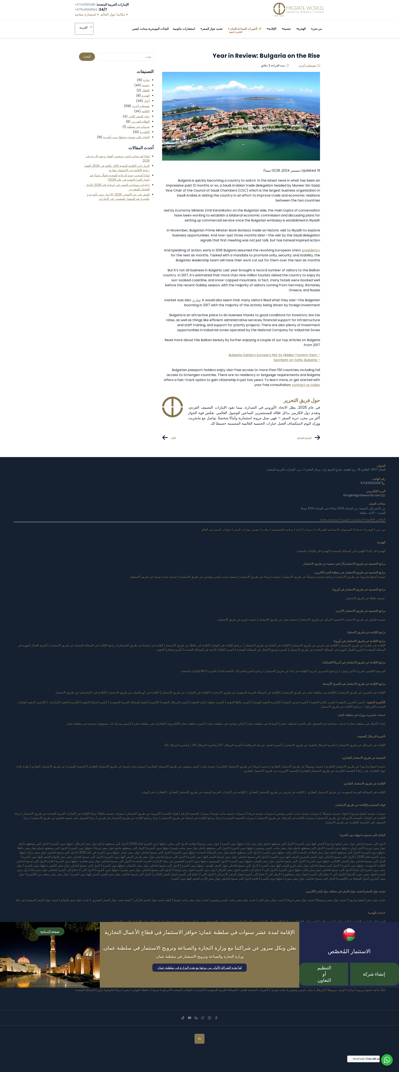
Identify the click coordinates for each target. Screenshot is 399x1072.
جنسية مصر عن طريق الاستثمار (278, 619)
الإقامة (272, 29)
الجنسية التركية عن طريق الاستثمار (321, 619)
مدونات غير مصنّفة (138, 127)
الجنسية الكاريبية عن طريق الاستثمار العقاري (328, 771)
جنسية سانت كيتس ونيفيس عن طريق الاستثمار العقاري (182, 766)
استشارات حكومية (184, 29)
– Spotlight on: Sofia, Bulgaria (296, 360)
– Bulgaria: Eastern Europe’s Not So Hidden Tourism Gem (274, 355)
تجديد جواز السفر (212, 29)
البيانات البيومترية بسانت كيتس (150, 29)
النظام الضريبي (140, 121)
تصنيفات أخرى (307, 65)
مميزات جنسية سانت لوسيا (228, 813)
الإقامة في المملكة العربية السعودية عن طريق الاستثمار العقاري (346, 792)
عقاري (196, 300)
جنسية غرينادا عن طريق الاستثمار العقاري (243, 766)
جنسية (287, 29)
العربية (83, 27)
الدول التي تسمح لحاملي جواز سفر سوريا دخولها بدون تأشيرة (298, 879)
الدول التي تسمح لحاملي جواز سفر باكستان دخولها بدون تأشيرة (141, 865)
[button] (312, 28)
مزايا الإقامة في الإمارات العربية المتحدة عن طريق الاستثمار (59, 813)
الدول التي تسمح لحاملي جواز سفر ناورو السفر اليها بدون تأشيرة (300, 865)
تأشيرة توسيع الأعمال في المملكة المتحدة (262, 650)
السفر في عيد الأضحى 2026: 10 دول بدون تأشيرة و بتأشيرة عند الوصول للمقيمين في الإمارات (118, 196)
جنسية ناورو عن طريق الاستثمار (236, 619)
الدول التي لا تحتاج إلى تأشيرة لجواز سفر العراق (247, 870)
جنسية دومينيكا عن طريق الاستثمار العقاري (297, 766)
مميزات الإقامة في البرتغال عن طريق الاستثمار (286, 818)
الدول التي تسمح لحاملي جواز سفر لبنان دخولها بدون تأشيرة (315, 870)
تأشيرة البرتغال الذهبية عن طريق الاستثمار (310, 745)
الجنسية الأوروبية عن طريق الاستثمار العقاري (271, 771)
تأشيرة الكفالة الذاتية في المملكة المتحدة (209, 650)
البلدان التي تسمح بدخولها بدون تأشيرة (126, 137)
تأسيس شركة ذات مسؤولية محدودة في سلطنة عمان (99, 724)
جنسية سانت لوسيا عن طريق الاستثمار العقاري (117, 766)
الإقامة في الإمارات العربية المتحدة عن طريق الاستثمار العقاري (207, 792)
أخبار (147, 101)
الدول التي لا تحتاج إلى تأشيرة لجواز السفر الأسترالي (248, 874)
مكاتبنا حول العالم (113, 14)
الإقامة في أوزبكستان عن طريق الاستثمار (133, 692)
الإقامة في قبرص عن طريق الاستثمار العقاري (276, 792)
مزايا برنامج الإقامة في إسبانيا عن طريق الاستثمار (191, 818)
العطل (146, 90)
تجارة (146, 80)
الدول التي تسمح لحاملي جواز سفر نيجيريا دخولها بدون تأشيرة (133, 870)
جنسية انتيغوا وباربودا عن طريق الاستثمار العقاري (355, 766)
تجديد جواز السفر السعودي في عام (37, 900)
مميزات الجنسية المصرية (239, 818)
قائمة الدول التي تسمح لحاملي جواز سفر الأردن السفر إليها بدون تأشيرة (214, 879)
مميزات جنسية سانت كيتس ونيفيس (297, 813)
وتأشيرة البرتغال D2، (176, 745)
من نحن (317, 29)
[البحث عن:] (125, 57)
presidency (311, 250)
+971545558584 (86, 9)
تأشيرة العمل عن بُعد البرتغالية (263, 745)
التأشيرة (145, 132)
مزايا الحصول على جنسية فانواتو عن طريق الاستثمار (63, 818)
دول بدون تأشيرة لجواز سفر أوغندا (195, 870)
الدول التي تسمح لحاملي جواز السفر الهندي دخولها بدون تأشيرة (220, 865)
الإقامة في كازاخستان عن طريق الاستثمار (80, 692)
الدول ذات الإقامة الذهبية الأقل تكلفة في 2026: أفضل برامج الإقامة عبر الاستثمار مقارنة (117, 168)
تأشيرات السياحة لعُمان (244, 30)
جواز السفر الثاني (139, 116)
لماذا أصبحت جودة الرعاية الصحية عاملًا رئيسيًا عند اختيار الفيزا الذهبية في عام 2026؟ (120, 177)
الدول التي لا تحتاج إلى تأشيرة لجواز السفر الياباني (184, 874)
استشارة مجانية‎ (85, 14)
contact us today (306, 384)
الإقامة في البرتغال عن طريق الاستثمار (361, 745)
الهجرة (302, 29)
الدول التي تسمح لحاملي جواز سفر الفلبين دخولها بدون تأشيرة (62, 865)
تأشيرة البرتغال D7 (231, 745)
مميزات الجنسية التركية (195, 813)
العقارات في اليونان (153, 792)
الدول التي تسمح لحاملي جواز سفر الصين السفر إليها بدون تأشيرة (111, 874)
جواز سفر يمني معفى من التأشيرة (48, 874)
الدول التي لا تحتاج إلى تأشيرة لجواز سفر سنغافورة (314, 874)
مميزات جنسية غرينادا (260, 813)
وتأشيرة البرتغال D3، (204, 745)
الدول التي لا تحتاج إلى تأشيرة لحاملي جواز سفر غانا (62, 870)
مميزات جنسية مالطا (111, 813)
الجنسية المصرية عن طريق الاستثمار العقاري (58, 766)
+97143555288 (85, 4)
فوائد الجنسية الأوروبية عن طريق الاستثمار (152, 813)
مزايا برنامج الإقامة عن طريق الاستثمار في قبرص (128, 818)
